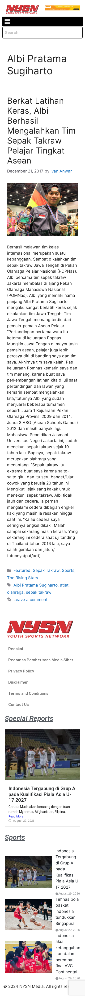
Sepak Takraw (46, 570)
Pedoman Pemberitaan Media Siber (40, 660)
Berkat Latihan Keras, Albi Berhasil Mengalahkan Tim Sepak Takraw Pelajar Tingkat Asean (41, 130)
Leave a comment (30, 599)
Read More (15, 816)
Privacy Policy (21, 671)
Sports (68, 570)
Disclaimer (18, 682)
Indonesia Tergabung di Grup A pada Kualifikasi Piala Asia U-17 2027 (41, 794)
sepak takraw (38, 592)
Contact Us (18, 704)
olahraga (15, 592)
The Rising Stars (22, 577)
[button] (7, 21)
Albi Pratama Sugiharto (35, 585)
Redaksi (15, 648)
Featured (21, 570)
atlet (64, 585)
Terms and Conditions (28, 693)
